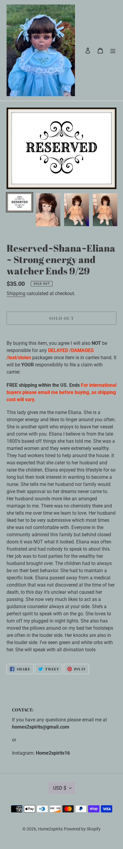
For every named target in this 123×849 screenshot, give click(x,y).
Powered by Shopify (82, 829)
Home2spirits (50, 829)
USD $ (59, 788)
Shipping (16, 293)
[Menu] (113, 50)
